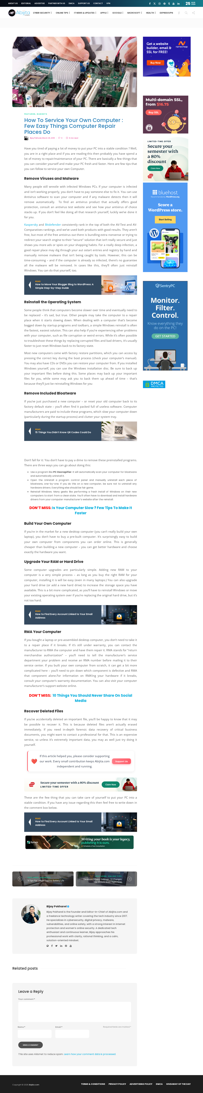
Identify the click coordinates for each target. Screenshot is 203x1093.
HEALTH (150, 12)
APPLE (103, 12)
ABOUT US (13, 3)
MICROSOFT (133, 12)
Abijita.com (34, 1084)
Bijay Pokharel (35, 138)
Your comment (26, 999)
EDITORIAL (26, 3)
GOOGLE (117, 12)
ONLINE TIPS (62, 12)
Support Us (121, 761)
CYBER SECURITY (41, 12)
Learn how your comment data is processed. (90, 1054)
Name (21, 1027)
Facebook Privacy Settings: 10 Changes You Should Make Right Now (103, 880)
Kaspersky (31, 225)
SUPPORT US (84, 3)
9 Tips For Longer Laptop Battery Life (46, 880)
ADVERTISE (39, 3)
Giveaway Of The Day (178, 1084)
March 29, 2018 (48, 138)
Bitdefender (53, 225)
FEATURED (29, 114)
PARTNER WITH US (56, 3)
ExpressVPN (166, 12)
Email (58, 1027)
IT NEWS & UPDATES (84, 12)
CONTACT (98, 3)
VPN (108, 3)
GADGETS (42, 114)
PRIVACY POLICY (117, 1084)
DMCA (71, 3)
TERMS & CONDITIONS (93, 1084)
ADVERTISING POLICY (141, 1084)
